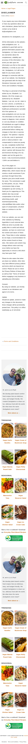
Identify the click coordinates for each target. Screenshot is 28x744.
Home (3, 8)
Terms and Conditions (11, 341)
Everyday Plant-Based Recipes (15, 532)
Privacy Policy (23, 741)
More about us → (14, 413)
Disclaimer (4, 741)
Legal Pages (11, 8)
